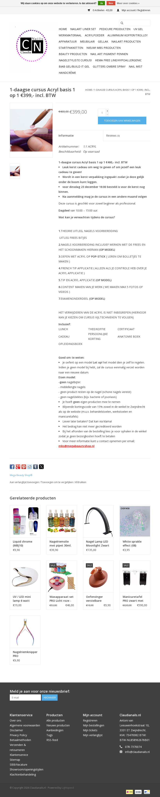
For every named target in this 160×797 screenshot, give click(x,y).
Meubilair (87, 41)
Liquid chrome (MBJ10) (22, 543)
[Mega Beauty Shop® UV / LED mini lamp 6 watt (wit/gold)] (25, 576)
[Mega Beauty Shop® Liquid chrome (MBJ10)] (25, 521)
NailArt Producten (126, 41)
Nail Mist (135, 66)
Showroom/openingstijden (26, 769)
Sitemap (15, 759)
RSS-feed (52, 740)
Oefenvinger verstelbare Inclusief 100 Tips (98, 599)
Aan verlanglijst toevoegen (25, 482)
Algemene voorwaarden (25, 725)
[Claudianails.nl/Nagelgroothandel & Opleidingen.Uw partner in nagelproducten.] (34, 48)
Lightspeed (68, 787)
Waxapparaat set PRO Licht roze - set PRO (62, 599)
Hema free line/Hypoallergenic (118, 60)
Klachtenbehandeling (23, 774)
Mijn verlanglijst (93, 735)
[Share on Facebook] (12, 466)
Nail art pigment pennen (109, 54)
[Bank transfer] (137, 791)
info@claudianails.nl (137, 752)
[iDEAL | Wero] (129, 791)
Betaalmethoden (20, 740)
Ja (101, 3)
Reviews (113, 135)
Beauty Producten (73, 54)
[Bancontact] (146, 791)
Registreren (90, 720)
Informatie (66, 135)
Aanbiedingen (54, 730)
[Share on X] (41, 466)
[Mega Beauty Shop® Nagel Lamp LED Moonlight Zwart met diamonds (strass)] (98, 521)
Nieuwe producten (58, 725)
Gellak (103, 41)
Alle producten (55, 720)
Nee (111, 3)
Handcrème (67, 73)
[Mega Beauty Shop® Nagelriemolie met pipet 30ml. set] (61, 521)
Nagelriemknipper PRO (25, 654)
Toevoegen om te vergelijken (57, 482)
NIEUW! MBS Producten (103, 48)
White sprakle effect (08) (132, 543)
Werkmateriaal (70, 35)
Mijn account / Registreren (135, 10)
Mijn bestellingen (93, 725)
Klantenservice (19, 755)
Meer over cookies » (128, 3)
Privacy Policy (18, 735)
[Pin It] (23, 466)
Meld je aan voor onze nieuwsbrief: (40, 691)
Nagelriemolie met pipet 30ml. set (60, 543)
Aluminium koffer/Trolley (128, 35)
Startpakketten (71, 48)
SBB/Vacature (18, 764)
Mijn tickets (90, 730)
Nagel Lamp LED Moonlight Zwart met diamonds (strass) (97, 543)
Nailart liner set (83, 29)
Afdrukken (80, 482)
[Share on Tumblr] (35, 466)
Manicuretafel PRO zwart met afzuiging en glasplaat (133, 599)
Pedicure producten (114, 29)
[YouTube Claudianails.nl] (140, 691)
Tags (49, 735)
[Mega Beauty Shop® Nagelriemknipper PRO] (25, 632)
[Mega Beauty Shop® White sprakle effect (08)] (135, 521)
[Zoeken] (122, 23)
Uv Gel (138, 29)
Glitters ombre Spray (109, 66)
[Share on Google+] (18, 466)
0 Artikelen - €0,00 (102, 10)
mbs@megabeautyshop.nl (76, 446)
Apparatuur (68, 41)
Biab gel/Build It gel (74, 66)
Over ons (15, 720)
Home (63, 29)
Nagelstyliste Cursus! (75, 60)
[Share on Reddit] (29, 466)
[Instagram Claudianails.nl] (147, 691)
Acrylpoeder (94, 35)
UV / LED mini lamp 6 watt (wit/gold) (22, 599)
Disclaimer (16, 730)
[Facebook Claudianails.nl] (133, 691)
